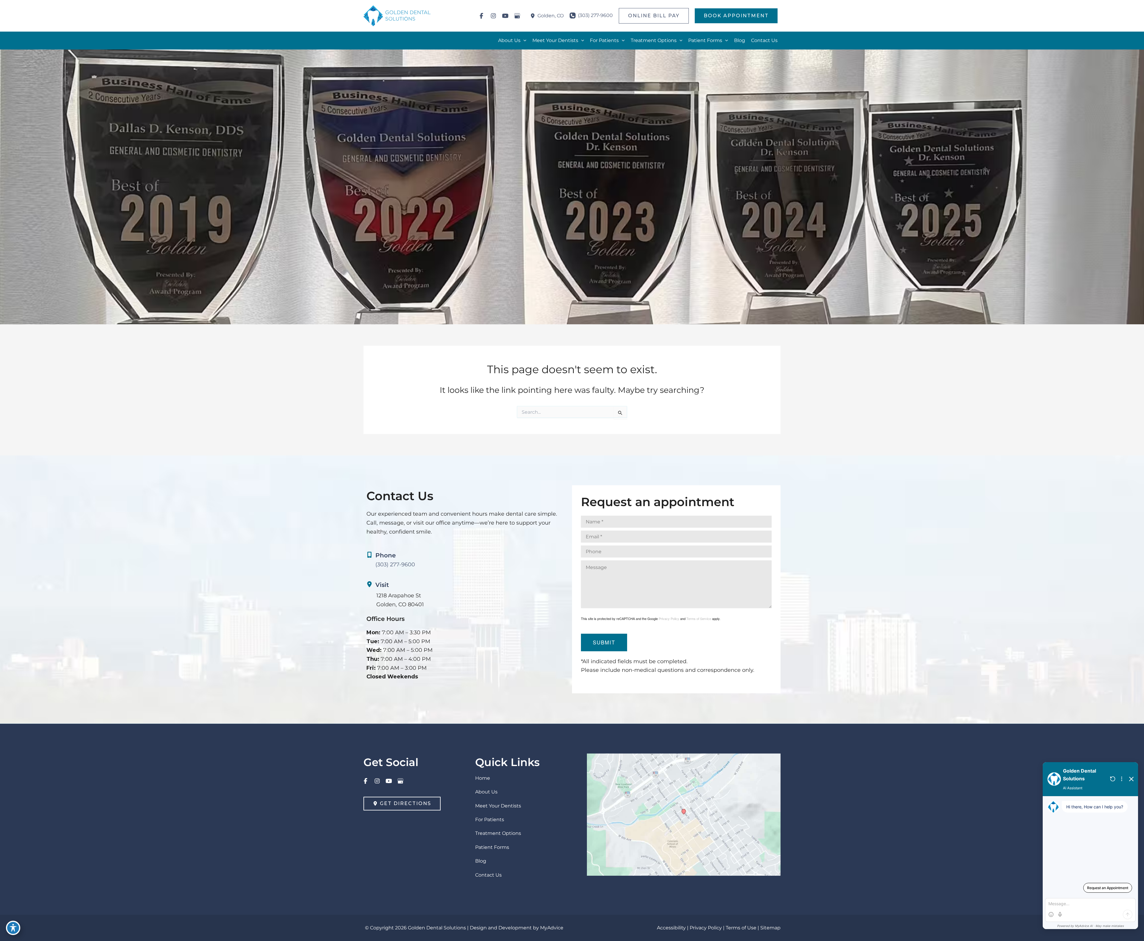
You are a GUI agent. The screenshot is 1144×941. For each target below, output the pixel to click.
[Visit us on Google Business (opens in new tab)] (517, 16)
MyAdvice (551, 928)
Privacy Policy (669, 618)
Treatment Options (498, 833)
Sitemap (770, 928)
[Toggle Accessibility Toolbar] (13, 928)
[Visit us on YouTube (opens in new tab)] (505, 16)
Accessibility (671, 928)
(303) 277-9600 (395, 564)
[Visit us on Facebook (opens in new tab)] (481, 16)
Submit (604, 642)
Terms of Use (741, 928)
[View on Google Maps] (684, 814)
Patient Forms (492, 847)
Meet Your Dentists (498, 806)
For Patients (489, 819)
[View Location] (533, 16)
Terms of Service (698, 618)
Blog (480, 861)
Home (482, 778)
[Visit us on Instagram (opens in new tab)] (493, 16)
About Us (486, 792)
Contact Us (488, 875)
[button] (654, 15)
